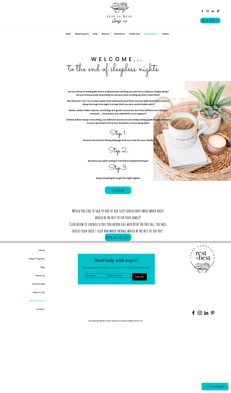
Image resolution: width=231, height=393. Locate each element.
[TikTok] (218, 11)
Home (42, 250)
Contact (40, 309)
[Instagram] (207, 11)
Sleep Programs (37, 258)
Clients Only (38, 292)
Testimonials (38, 284)
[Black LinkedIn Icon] (212, 11)
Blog (43, 267)
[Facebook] (202, 11)
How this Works (37, 300)
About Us (40, 275)
